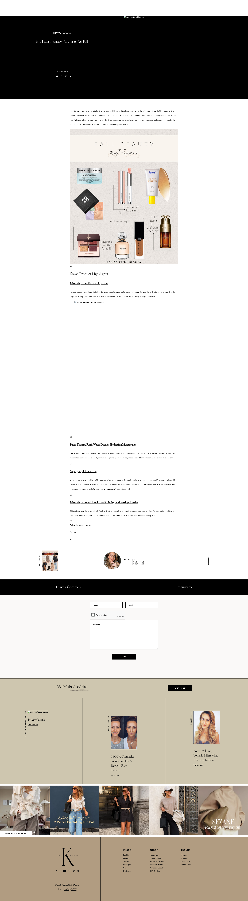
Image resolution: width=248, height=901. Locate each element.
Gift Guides (155, 871)
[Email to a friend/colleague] (66, 76)
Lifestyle (127, 864)
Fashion (126, 855)
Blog (127, 850)
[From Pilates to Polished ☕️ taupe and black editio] (173, 810)
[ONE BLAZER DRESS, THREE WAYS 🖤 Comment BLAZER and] (124, 810)
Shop (154, 850)
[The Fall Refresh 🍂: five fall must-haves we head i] (74, 810)
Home (185, 850)
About (184, 855)
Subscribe (185, 861)
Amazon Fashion (157, 861)
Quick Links (186, 864)
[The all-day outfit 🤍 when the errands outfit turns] (25, 810)
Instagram (154, 855)
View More (180, 688)
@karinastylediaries (15, 833)
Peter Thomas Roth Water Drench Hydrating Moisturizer (103, 444)
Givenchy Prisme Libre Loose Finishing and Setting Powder (104, 502)
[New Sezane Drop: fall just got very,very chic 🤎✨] (223, 810)
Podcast (127, 871)
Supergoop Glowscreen (83, 471)
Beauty (57, 33)
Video (126, 868)
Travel (126, 861)
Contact (184, 858)
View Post (33, 725)
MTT (73, 889)
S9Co (66, 889)
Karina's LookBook (25, 727)
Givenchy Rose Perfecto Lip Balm (89, 283)
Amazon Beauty (157, 868)
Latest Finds (155, 858)
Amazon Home (156, 864)
